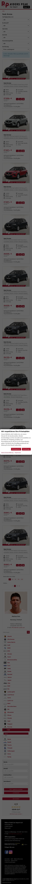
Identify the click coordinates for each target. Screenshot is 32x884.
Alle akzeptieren (16, 449)
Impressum (18, 452)
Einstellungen (26, 449)
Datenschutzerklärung (7, 452)
